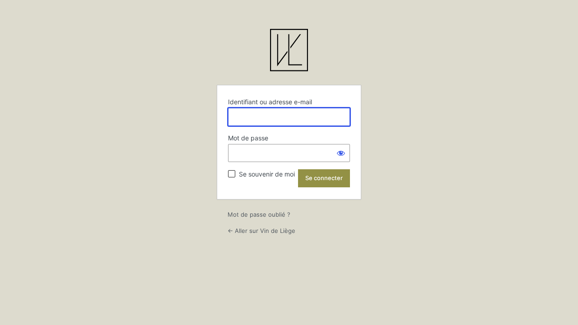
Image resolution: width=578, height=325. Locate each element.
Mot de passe (248, 138)
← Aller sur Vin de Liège (261, 230)
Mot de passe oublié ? (259, 214)
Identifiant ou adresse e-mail (270, 102)
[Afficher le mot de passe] (341, 153)
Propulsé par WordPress (289, 51)
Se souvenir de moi (267, 174)
